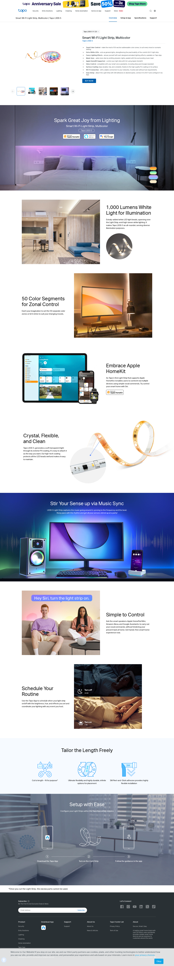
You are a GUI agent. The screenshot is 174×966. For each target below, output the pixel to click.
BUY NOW (89, 81)
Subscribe (81, 910)
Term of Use (114, 930)
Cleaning (68, 11)
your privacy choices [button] (145, 955)
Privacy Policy (115, 926)
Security (35, 11)
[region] (43, 55)
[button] (73, 91)
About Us (90, 926)
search (151, 11)
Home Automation (81, 11)
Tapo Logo (22, 11)
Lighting (59, 11)
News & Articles (92, 930)
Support (67, 926)
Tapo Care (21, 947)
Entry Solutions (47, 11)
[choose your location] (155, 11)
